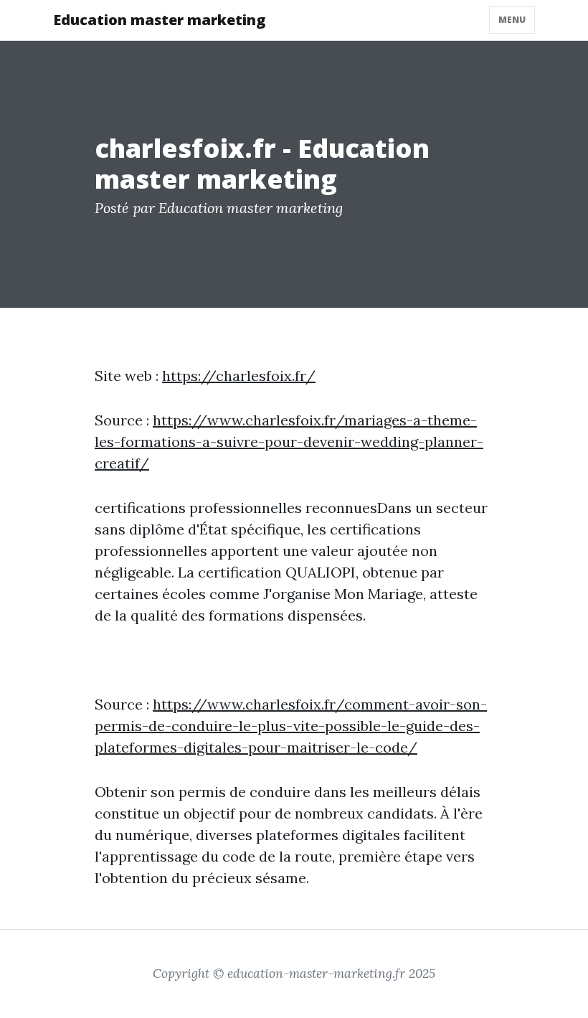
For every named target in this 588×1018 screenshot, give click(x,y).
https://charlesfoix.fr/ (239, 376)
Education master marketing (159, 19)
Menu (512, 20)
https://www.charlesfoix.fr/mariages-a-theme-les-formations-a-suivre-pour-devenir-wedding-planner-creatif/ (289, 441)
